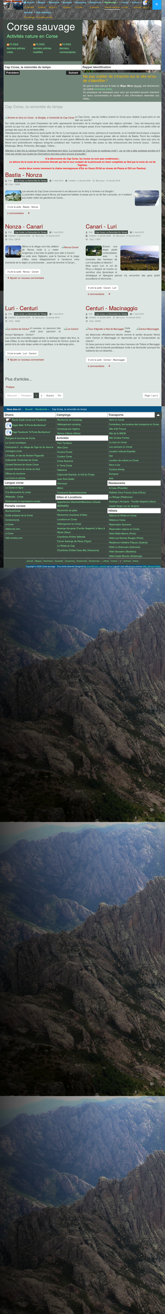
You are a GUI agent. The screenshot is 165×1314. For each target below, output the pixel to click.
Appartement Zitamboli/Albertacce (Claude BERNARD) (79, 503)
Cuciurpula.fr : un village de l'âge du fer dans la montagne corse (29, 449)
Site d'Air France (117, 428)
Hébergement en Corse (69, 523)
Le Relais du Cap (66, 545)
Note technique (44, 14)
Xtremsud (62, 483)
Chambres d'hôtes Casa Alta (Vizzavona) (78, 550)
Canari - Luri (101, 226)
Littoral (125, 5)
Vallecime (62, 470)
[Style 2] (123, 24)
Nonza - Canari (24, 226)
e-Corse (9, 524)
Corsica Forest (64, 451)
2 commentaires (15, 213)
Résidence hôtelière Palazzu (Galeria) (128, 542)
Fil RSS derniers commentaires (67, 48)
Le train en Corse (118, 442)
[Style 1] (117, 24)
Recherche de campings (69, 419)
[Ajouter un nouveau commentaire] (29, 213)
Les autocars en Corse (120, 446)
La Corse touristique (15, 442)
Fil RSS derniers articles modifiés (42, 48)
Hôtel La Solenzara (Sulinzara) (124, 547)
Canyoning (81, 5)
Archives (29, 14)
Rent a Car (114, 464)
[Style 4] (136, 24)
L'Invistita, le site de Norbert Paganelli (24, 455)
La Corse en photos (15, 478)
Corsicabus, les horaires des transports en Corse (134, 424)
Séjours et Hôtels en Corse (122, 515)
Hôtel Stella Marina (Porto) (122, 533)
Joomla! (102, 566)
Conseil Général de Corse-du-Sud (22, 469)
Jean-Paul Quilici (65, 479)
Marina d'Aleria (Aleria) (69, 433)
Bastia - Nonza (23, 174)
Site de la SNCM (117, 433)
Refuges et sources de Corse (20, 438)
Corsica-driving (116, 469)
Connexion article (103, 89)
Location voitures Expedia (122, 451)
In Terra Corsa (64, 465)
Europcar (113, 473)
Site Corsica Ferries (119, 437)
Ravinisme (54, 5)
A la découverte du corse (18, 492)
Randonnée (96, 5)
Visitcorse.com (12, 528)
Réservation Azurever (120, 524)
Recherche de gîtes (67, 510)
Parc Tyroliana (64, 442)
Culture (136, 5)
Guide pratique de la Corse (19, 515)
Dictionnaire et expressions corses (22, 501)
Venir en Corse (116, 419)
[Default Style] (110, 24)
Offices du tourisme (15, 473)
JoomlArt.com (92, 566)
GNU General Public (152, 566)
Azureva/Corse (12, 510)
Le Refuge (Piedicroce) (121, 497)
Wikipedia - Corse (14, 496)
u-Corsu (9, 533)
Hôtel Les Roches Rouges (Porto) (126, 538)
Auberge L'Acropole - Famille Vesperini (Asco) (132, 501)
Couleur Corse (64, 456)
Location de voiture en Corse (124, 460)
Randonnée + (112, 5)
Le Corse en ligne (14, 487)
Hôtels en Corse (117, 520)
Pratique (10, 387)
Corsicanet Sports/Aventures (71, 492)
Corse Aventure (65, 460)
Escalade (68, 5)
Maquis (42, 5)
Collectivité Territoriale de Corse (21, 460)
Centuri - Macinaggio (111, 308)
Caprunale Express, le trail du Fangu (76, 474)
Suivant (73, 72)
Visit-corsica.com (14, 537)
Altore (60, 488)
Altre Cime (62, 447)
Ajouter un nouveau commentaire (26, 277)
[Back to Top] (158, 415)
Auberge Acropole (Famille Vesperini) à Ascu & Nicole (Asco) (81, 530)
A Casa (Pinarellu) (118, 488)
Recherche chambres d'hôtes (72, 514)
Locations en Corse (67, 519)
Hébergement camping (69, 424)
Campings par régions (68, 428)
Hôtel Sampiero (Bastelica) (122, 551)
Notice (135, 560)
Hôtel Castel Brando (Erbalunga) (125, 556)
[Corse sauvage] (13, 4)
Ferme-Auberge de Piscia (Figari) (74, 541)
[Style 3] (129, 24)
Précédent (12, 72)
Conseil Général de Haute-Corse (22, 464)
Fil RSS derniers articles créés (16, 48)
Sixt (111, 455)
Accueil (29, 5)
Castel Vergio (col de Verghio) (124, 506)
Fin (59, 395)
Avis (111, 478)
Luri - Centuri (21, 308)
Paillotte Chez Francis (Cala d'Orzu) (127, 492)
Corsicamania (12, 519)
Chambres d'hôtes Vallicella (71, 536)
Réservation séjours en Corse (124, 529)
